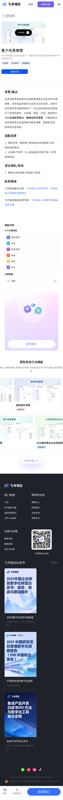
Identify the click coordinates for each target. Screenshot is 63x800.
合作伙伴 (36, 513)
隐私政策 (8, 543)
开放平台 (36, 518)
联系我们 (36, 507)
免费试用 (45, 4)
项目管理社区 (10, 513)
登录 (30, 4)
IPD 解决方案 (10, 507)
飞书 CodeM (10, 518)
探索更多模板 (29, 460)
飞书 (6, 502)
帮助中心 (36, 502)
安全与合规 (9, 549)
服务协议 (8, 538)
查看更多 (54, 562)
